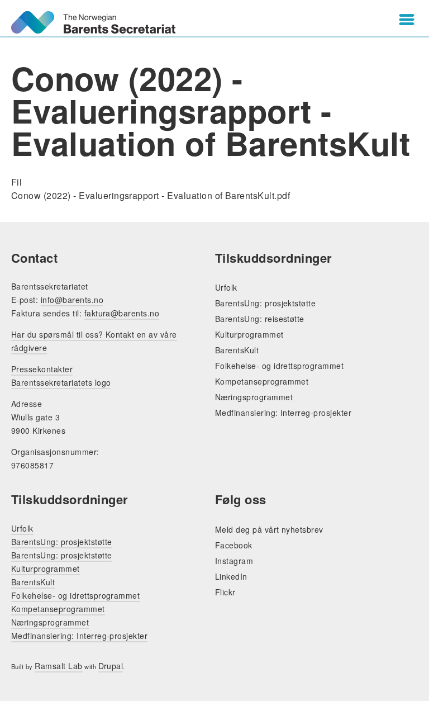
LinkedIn (231, 576)
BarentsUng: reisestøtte (259, 318)
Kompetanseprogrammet (262, 381)
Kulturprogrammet (249, 334)
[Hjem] (93, 22)
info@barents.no (72, 299)
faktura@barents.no (122, 313)
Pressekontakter (42, 369)
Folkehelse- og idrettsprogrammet (279, 365)
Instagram (234, 560)
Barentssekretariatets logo (61, 382)
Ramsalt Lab (58, 665)
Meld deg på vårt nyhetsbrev (269, 529)
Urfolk (226, 287)
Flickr (225, 592)
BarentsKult (237, 350)
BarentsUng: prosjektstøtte (265, 303)
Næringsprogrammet (254, 396)
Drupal (110, 665)
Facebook (233, 545)
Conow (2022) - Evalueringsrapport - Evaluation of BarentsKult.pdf (150, 195)
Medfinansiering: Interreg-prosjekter (283, 412)
